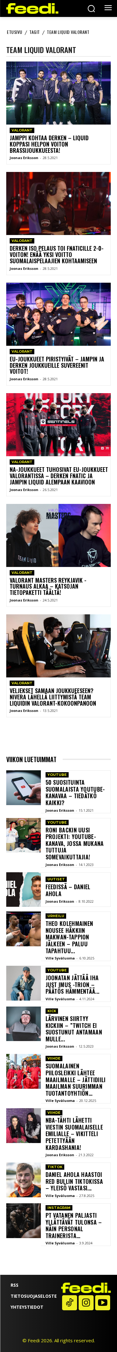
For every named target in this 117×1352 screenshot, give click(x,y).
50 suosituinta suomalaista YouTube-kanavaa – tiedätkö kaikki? (75, 792)
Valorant (22, 130)
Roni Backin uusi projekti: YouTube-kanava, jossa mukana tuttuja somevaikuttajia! (75, 843)
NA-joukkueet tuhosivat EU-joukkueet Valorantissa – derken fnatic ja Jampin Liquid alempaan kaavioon (59, 475)
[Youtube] (102, 1302)
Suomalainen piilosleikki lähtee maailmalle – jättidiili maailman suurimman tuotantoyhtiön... (76, 1079)
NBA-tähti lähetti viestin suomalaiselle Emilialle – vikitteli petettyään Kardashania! (74, 1133)
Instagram (59, 1207)
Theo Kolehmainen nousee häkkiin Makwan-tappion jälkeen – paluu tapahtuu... (69, 936)
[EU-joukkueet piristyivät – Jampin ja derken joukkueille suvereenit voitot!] (58, 314)
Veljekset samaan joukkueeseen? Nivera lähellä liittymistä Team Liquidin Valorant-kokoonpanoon (53, 697)
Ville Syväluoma (60, 958)
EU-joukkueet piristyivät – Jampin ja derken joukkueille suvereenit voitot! (57, 365)
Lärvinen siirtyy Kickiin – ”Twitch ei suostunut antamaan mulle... (74, 1028)
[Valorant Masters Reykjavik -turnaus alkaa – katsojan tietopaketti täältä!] (58, 535)
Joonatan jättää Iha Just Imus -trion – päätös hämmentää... (73, 984)
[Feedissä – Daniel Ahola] (23, 889)
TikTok (54, 1167)
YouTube (57, 774)
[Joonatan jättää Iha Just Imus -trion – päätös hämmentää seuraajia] (23, 983)
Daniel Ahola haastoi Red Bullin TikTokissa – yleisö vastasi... (74, 1181)
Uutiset (56, 879)
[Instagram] (86, 1302)
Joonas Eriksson (24, 157)
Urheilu (55, 916)
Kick (51, 1011)
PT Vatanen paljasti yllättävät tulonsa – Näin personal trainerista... (74, 1225)
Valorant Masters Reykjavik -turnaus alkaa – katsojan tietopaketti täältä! (48, 586)
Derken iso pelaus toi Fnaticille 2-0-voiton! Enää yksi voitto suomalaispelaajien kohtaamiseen (57, 254)
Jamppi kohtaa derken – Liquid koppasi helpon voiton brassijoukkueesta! (49, 144)
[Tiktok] (69, 1302)
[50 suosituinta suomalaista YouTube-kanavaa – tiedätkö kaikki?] (23, 787)
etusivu (14, 32)
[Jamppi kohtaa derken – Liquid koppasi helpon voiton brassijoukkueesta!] (58, 93)
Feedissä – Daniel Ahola (68, 890)
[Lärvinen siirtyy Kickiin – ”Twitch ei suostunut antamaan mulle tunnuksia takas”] (23, 1024)
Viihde (54, 1058)
